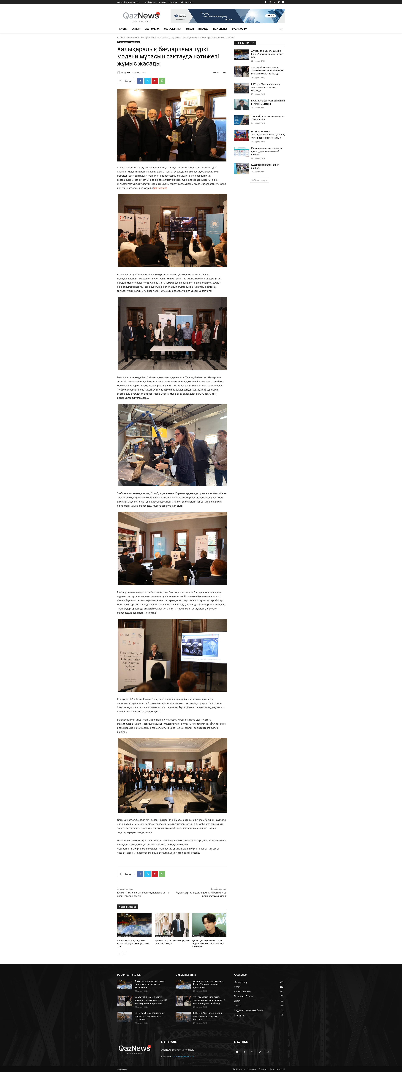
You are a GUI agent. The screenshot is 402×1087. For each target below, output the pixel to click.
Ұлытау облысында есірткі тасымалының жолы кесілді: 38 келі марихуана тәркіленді (267, 70)
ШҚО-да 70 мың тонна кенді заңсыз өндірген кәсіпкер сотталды (265, 87)
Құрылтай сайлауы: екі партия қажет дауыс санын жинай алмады (266, 151)
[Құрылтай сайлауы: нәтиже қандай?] (241, 168)
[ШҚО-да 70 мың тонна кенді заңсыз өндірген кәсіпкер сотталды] (241, 88)
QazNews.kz (160, 187)
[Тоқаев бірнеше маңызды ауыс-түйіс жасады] (241, 120)
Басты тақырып (124, 936)
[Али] (119, 72)
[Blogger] (237, 1052)
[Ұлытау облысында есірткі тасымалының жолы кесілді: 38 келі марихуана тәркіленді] (241, 71)
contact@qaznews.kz (183, 1056)
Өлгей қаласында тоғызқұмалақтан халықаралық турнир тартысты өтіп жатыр (268, 134)
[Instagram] (270, 2)
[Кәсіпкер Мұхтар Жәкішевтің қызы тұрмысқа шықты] (172, 925)
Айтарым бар (198, 936)
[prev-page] (119, 954)
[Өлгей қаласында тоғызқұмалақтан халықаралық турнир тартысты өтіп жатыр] (241, 135)
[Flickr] (252, 1052)
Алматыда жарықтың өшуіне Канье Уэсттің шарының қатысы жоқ (133, 944)
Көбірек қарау (258, 180)
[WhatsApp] (162, 81)
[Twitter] (274, 2)
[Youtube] (283, 2)
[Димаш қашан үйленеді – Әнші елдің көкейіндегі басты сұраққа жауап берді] (209, 925)
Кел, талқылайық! (163, 936)
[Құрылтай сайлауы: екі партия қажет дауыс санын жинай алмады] (241, 152)
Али (128, 72)
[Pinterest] (155, 81)
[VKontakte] (268, 1052)
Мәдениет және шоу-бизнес (141, 37)
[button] (281, 29)
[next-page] (124, 954)
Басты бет (121, 37)
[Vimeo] (278, 2)
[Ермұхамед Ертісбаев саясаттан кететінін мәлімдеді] (241, 104)
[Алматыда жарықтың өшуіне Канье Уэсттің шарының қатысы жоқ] (134, 925)
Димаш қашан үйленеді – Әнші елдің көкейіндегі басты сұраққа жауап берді (208, 944)
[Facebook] (265, 2)
